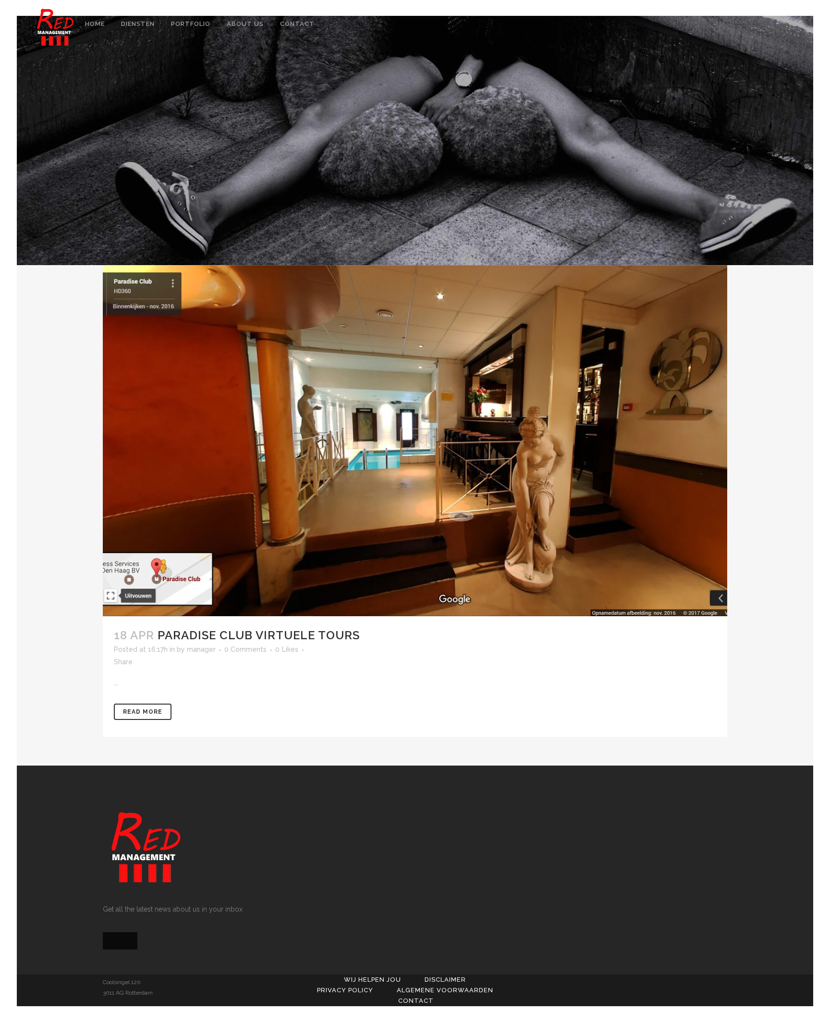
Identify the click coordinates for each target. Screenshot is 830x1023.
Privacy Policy (345, 990)
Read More (142, 711)
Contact (416, 1000)
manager (201, 649)
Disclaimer (445, 979)
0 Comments (245, 649)
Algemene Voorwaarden (445, 990)
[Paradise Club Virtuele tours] (415, 440)
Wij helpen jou (372, 979)
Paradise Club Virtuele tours (259, 635)
